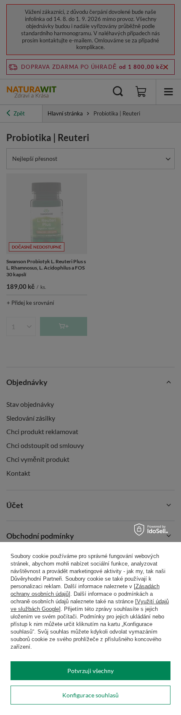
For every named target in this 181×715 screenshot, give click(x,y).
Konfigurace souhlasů (90, 695)
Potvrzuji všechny (90, 670)
